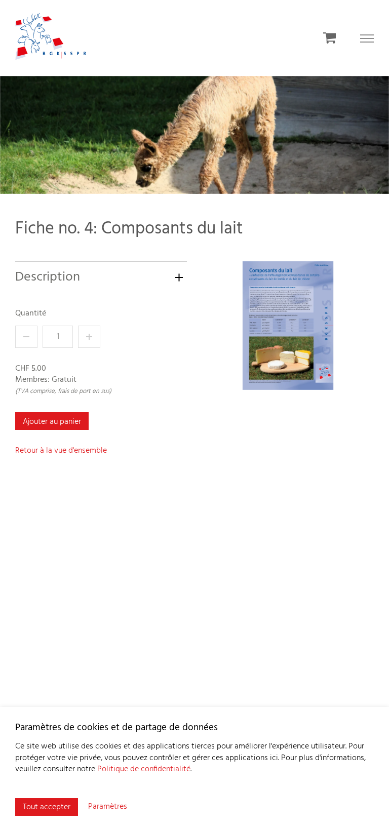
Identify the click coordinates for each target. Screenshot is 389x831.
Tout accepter (46, 807)
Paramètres (107, 806)
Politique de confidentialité (143, 769)
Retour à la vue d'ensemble (61, 450)
